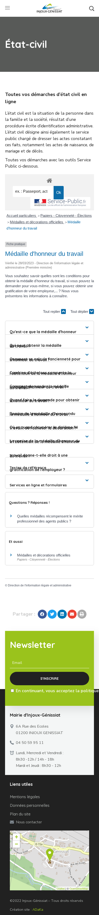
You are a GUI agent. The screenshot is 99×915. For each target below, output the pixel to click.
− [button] (16, 844)
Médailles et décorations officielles (37, 222)
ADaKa (37, 909)
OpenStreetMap (78, 888)
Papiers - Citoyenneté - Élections (66, 215)
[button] (91, 8)
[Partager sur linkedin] (62, 614)
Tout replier (52, 311)
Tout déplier (79, 311)
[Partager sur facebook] (42, 614)
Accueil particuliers (21, 215)
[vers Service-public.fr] (60, 203)
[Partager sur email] (72, 614)
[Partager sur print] (82, 614)
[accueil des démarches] (50, 180)
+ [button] (16, 837)
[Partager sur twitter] (52, 614)
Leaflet (61, 888)
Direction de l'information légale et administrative (39, 585)
